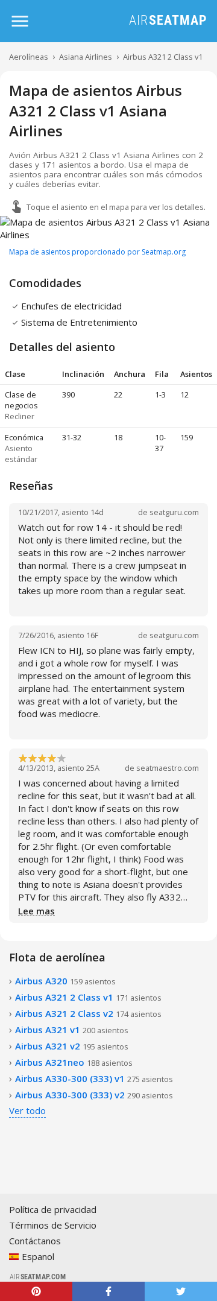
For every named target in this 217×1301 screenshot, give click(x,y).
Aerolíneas (28, 56)
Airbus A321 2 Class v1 (163, 56)
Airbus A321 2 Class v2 (88, 1013)
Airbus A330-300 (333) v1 (94, 1078)
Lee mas (36, 911)
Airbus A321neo (74, 1062)
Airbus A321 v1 (71, 1030)
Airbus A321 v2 (71, 1046)
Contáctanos (35, 1241)
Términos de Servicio (52, 1225)
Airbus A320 (65, 981)
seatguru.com (174, 512)
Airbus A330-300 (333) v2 (94, 1095)
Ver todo (27, 1110)
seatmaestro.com (167, 767)
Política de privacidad (52, 1209)
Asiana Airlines (85, 56)
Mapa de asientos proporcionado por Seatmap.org (97, 252)
